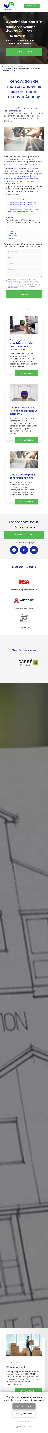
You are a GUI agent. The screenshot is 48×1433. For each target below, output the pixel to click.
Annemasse (12, 233)
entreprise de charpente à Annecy (13, 112)
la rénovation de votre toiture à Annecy (19, 182)
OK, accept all (24, 1406)
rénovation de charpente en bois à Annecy (19, 160)
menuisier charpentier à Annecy (23, 168)
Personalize (25, 1421)
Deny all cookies (24, 1413)
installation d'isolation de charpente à (22, 177)
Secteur (12, 67)
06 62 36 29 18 (15, 36)
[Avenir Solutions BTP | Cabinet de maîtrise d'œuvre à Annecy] (9, 5)
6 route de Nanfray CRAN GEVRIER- (20, 42)
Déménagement (15, 1367)
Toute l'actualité (28, 1391)
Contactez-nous (32, 6)
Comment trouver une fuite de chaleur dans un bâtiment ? (24, 410)
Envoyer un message (24, 534)
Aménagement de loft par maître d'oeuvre (22, 202)
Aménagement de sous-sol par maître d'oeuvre (24, 207)
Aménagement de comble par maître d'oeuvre (23, 200)
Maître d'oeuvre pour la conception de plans (23, 476)
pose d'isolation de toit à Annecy (23, 175)
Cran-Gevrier (12, 236)
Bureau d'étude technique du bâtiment (21, 211)
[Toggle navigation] (44, 6)
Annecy (20, 67)
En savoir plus (26, 373)
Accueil (4, 67)
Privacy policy (25, 1427)
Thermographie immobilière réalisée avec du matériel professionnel (21, 344)
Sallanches (11, 238)
